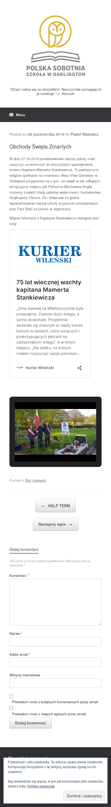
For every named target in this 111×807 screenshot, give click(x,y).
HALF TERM (55, 505)
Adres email (19, 654)
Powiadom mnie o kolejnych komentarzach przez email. (55, 701)
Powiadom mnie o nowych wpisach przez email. (49, 713)
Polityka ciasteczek (41, 786)
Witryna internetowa (24, 674)
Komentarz (19, 575)
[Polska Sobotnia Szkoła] (55, 45)
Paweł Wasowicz (85, 134)
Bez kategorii (35, 480)
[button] (43, 447)
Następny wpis (55, 524)
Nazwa (15, 633)
